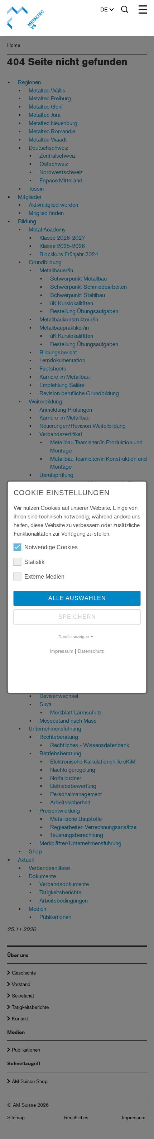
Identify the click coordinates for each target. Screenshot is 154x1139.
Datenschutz (91, 651)
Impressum (61, 651)
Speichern (77, 617)
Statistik (34, 562)
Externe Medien (44, 577)
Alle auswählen (77, 598)
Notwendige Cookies (51, 547)
